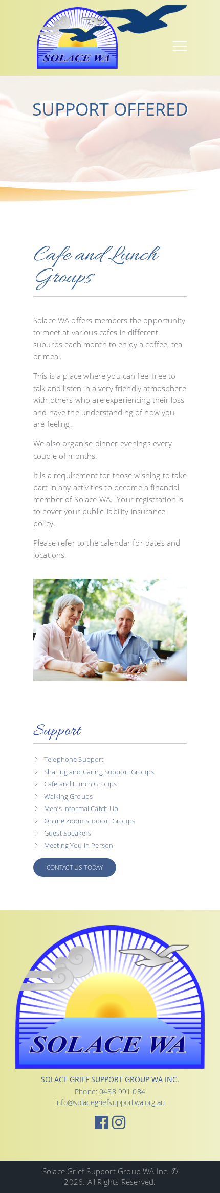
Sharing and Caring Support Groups (99, 772)
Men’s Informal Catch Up (81, 808)
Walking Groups (68, 796)
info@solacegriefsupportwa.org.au (110, 1102)
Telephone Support (74, 759)
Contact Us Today (75, 867)
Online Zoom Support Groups (89, 821)
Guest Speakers (67, 833)
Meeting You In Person (78, 845)
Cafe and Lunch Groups (80, 784)
